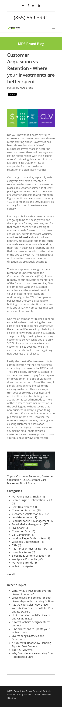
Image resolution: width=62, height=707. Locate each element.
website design (22, 566)
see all (11, 574)
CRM (16, 545)
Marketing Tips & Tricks (21, 483)
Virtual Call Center (32, 694)
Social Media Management (30, 524)
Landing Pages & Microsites (31, 538)
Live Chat (20, 528)
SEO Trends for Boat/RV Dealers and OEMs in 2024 (31, 616)
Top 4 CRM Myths (22, 650)
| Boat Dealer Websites (30, 691)
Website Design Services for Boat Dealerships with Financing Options (33, 599)
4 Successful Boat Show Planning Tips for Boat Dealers (31, 644)
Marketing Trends (24, 562)
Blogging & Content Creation (31, 555)
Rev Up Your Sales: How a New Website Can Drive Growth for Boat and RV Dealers (33, 608)
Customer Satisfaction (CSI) (30, 514)
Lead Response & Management (33, 521)
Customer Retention (28, 476)
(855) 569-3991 (31, 17)
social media (22, 237)
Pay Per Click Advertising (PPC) (32, 548)
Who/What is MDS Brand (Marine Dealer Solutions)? (31, 592)
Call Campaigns (23, 535)
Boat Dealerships (25, 507)
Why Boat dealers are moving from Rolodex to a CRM (33, 655)
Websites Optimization (28, 541)
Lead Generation (24, 517)
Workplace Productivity (27, 559)
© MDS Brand (13, 691)
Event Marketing (23, 552)
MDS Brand (26, 87)
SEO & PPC (47, 694)
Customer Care (37, 480)
